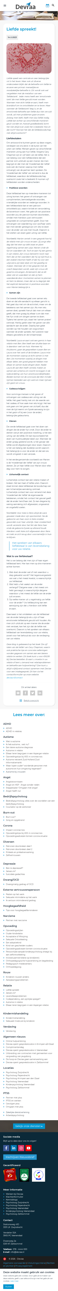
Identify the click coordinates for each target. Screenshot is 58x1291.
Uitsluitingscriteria (36, 1263)
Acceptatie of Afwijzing (17, 936)
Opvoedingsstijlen (14, 930)
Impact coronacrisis (15, 830)
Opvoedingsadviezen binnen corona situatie (26, 836)
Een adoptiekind (13, 942)
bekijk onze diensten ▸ (29, 1126)
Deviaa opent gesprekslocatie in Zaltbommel (27, 1062)
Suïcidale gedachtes (15, 874)
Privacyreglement (23, 1266)
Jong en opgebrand (15, 820)
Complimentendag (15, 1047)
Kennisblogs (12, 1199)
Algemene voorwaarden (14, 1263)
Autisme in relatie (14, 750)
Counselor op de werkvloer (18, 807)
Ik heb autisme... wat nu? (17, 744)
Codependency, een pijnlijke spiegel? (23, 999)
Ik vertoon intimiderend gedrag (21, 900)
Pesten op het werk (15, 894)
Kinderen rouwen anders (17, 977)
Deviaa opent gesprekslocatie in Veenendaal (26, 1050)
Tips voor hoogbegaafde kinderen (22, 910)
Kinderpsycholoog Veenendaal (20, 1084)
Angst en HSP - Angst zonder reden (22, 785)
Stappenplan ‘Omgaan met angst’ (22, 788)
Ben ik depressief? (14, 868)
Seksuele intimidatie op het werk (21, 897)
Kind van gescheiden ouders (19, 945)
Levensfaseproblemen (16, 996)
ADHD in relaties (14, 731)
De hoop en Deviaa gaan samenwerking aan (27, 1059)
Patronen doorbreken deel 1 (19, 846)
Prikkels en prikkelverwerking (20, 852)
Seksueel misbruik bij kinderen (20, 1021)
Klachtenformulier (14, 1197)
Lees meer (14, 1281)
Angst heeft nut (13, 791)
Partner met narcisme (16, 920)
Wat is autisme (13, 741)
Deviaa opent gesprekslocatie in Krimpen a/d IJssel (30, 1044)
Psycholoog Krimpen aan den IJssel (22, 1078)
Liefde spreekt (12, 990)
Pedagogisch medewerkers (19, 964)
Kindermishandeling (15, 1018)
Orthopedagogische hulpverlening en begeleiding (29, 961)
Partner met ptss (14, 1097)
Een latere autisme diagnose (19, 747)
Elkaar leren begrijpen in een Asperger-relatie (27, 753)
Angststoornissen (14, 781)
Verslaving (11, 1031)
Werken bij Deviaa (14, 1194)
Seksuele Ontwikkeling (16, 939)
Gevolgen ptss (12, 1103)
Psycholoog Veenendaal (17, 1081)
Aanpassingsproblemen (17, 980)
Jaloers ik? (11, 871)
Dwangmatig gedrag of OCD (20, 884)
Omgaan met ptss (14, 1107)
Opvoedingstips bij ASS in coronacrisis (24, 756)
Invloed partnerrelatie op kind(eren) (22, 958)
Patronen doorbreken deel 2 (19, 849)
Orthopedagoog (13, 967)
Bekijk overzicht (31, 700)
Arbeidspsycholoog (15, 1115)
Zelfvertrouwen (13, 855)
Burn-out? (11, 817)
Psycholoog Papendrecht (18, 1075)
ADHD (9, 728)
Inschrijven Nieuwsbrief (20, 1157)
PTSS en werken (13, 1100)
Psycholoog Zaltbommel (17, 1087)
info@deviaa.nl (17, 1252)
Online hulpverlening (16, 1041)
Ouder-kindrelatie (14, 933)
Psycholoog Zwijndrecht (17, 1072)
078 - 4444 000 (20, 1249)
